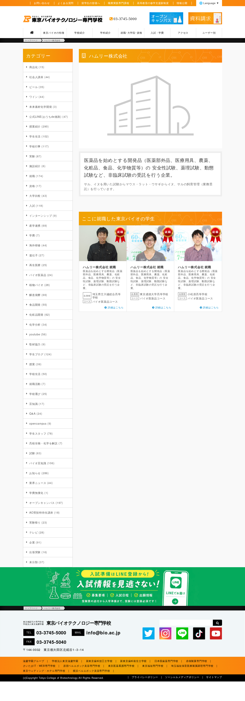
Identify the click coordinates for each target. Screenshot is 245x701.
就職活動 (35, 384)
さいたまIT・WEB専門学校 (39, 666)
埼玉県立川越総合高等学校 (106, 295)
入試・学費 (157, 32)
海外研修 (35, 245)
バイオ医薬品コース (105, 301)
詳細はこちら (116, 307)
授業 (32, 364)
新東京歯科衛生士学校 (133, 661)
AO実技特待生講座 (41, 512)
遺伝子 (33, 255)
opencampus (38, 423)
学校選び (35, 394)
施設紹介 (35, 166)
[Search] (217, 623)
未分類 (33, 562)
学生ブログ (36, 354)
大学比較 (35, 196)
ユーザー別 (209, 32)
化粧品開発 (36, 314)
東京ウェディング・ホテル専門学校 (44, 670)
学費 (32, 235)
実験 (32, 156)
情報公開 (182, 3)
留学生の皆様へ (91, 3)
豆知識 (33, 404)
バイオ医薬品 (37, 275)
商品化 (33, 67)
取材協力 (35, 344)
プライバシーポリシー (145, 677)
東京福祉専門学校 (152, 666)
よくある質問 (66, 3)
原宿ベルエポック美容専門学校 (81, 666)
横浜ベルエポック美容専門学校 (91, 670)
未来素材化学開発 (40, 107)
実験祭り (35, 522)
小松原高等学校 (197, 294)
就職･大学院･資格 (131, 32)
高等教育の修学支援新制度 (153, 3)
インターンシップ (40, 215)
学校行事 (35, 146)
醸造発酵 (35, 295)
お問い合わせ (42, 3)
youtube (34, 334)
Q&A (32, 413)
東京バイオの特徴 (53, 32)
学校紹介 (79, 32)
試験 (32, 453)
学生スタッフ (37, 433)
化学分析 (35, 324)
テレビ (33, 532)
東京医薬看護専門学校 (121, 666)
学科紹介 (105, 32)
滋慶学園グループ (33, 661)
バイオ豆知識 (37, 463)
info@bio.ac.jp (103, 632)
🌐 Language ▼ (209, 3)
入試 (32, 205)
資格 (32, 186)
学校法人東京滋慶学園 (65, 661)
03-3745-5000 (125, 19)
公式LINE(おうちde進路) (45, 116)
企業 (32, 542)
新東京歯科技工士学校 (99, 661)
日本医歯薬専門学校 (166, 661)
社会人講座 (36, 77)
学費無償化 (36, 493)
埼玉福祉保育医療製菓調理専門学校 (192, 666)
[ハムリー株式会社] (103, 243)
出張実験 (35, 552)
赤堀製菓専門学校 (196, 661)
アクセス (183, 32)
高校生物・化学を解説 (43, 443)
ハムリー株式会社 (96, 267)
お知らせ (35, 473)
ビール (33, 87)
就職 (32, 176)
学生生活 (35, 136)
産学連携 (35, 225)
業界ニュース (37, 483)
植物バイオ (36, 285)
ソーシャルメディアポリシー (182, 677)
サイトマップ (214, 677)
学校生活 (35, 374)
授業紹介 (35, 126)
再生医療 (35, 265)
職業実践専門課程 (118, 3)
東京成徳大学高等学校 (154, 294)
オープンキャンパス (42, 503)
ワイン (33, 97)
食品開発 (35, 304)
